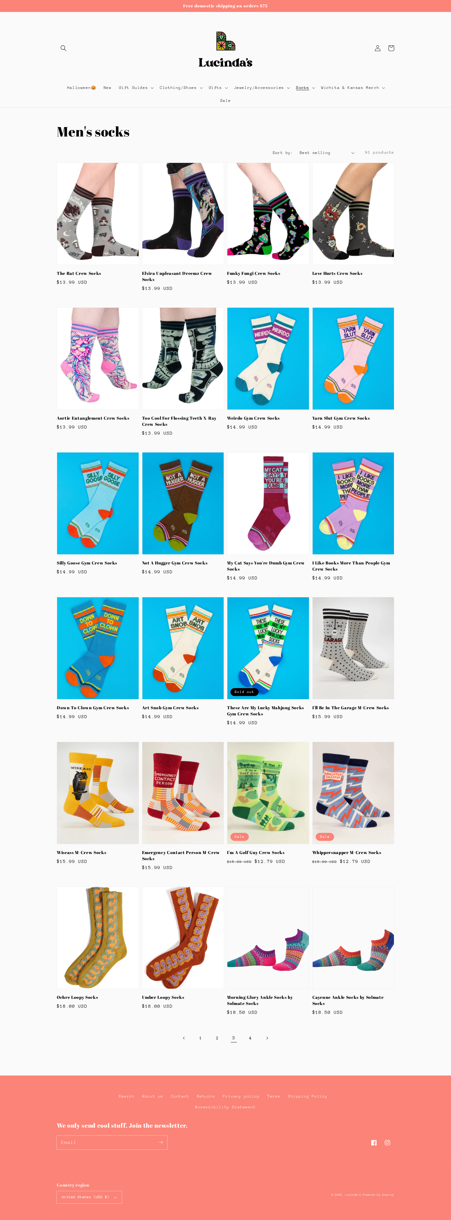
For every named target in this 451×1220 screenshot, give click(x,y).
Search (127, 1096)
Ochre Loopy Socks (77, 997)
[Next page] (267, 1038)
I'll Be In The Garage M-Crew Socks (350, 707)
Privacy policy (241, 1096)
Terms (273, 1096)
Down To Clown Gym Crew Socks (93, 707)
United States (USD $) (85, 1197)
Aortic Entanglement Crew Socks (93, 418)
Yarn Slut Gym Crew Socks (341, 418)
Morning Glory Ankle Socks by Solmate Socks (260, 1000)
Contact (180, 1096)
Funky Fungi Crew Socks (253, 273)
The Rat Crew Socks (79, 273)
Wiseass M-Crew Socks (81, 852)
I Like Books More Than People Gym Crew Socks (351, 566)
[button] (63, 48)
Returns (206, 1096)
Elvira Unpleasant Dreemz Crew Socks (177, 276)
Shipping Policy (308, 1096)
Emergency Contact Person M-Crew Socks (181, 855)
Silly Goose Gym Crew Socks (87, 563)
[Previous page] (184, 1038)
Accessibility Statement (225, 1107)
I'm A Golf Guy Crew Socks (256, 852)
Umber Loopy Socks (163, 997)
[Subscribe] (160, 1142)
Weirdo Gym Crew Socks (253, 418)
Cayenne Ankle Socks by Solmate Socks (348, 1000)
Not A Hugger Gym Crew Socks (175, 563)
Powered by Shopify (378, 1194)
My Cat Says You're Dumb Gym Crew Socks (266, 566)
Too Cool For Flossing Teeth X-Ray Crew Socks (179, 421)
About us (152, 1096)
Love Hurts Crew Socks (337, 273)
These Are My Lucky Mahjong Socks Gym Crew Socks (265, 711)
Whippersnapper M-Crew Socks (346, 852)
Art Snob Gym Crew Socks (170, 707)
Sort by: (283, 152)
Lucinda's (354, 1194)
